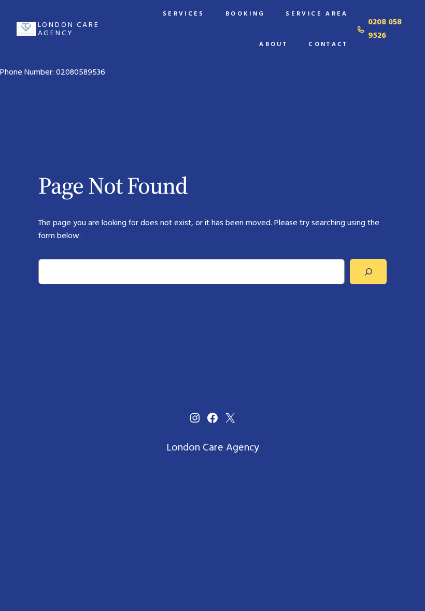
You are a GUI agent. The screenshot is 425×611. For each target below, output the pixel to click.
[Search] (368, 271)
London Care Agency (69, 28)
